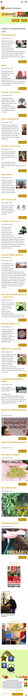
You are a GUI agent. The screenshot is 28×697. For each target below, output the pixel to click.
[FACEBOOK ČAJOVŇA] (8, 672)
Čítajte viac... (22, 61)
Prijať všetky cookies (17, 694)
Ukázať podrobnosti (6, 693)
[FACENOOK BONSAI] (8, 661)
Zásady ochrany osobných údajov (15, 690)
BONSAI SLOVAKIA (13, 8)
